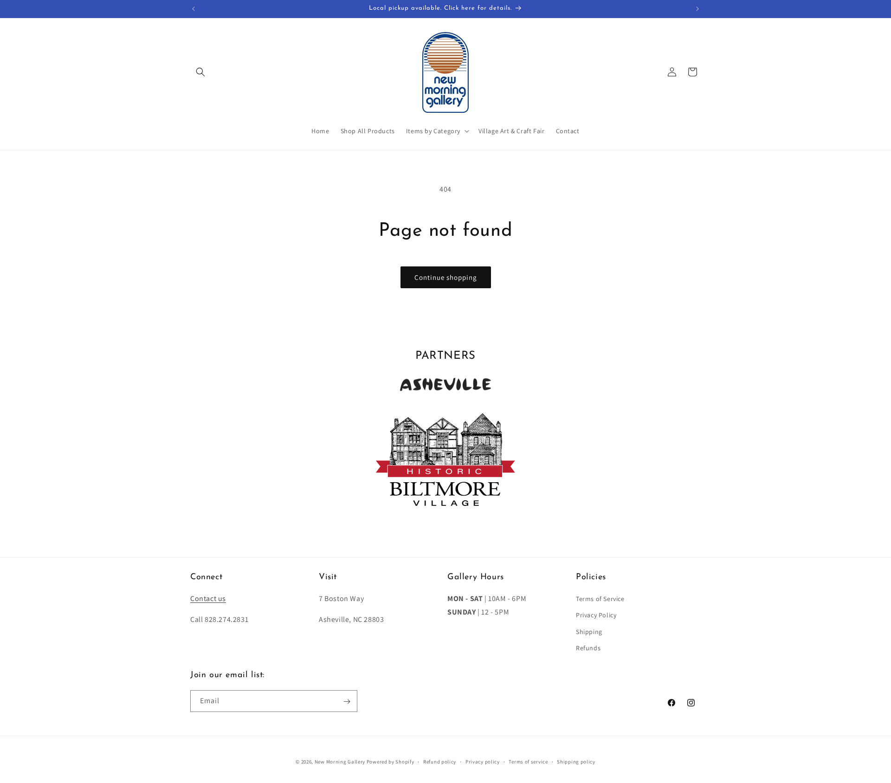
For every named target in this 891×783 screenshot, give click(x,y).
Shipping (589, 632)
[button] (200, 72)
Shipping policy (576, 761)
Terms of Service (600, 599)
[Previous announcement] (193, 9)
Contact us (208, 598)
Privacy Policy (596, 615)
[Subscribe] (346, 701)
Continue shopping (445, 277)
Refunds (588, 648)
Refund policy (439, 761)
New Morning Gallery (340, 761)
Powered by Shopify (390, 761)
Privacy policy (482, 761)
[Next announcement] (697, 9)
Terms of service (528, 761)
